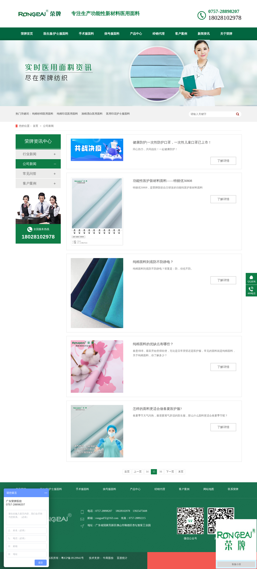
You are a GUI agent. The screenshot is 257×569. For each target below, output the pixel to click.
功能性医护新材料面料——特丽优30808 (162, 181)
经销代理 (159, 33)
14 (147, 471)
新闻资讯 (204, 33)
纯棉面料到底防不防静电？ (153, 262)
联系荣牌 (233, 489)
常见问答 (29, 173)
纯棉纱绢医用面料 (42, 113)
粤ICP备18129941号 (72, 558)
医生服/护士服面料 (55, 33)
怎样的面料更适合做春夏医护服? (157, 409)
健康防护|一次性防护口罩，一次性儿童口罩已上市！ (172, 142)
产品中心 (136, 33)
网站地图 (208, 489)
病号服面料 (111, 33)
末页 (180, 471)
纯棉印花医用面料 (67, 113)
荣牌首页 (27, 33)
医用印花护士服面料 (118, 113)
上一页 (138, 471)
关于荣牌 (226, 33)
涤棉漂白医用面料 (92, 113)
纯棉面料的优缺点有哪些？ (153, 344)
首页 (36, 126)
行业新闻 (29, 154)
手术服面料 (86, 33)
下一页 (170, 471)
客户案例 (181, 33)
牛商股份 (108, 558)
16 (160, 471)
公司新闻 (48, 126)
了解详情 (223, 160)
